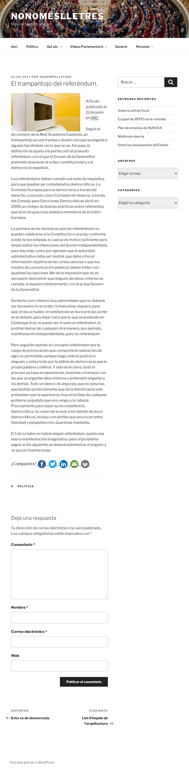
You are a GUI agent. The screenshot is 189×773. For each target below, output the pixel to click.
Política (32, 46)
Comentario (23, 544)
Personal (142, 46)
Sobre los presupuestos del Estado (143, 145)
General (121, 46)
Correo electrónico (29, 631)
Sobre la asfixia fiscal (133, 110)
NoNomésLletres (57, 16)
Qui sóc (52, 46)
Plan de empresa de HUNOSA (140, 128)
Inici (14, 46)
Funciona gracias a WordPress (32, 762)
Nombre (19, 607)
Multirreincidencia (131, 136)
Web (15, 655)
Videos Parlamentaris (86, 46)
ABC (94, 118)
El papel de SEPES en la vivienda (142, 119)
